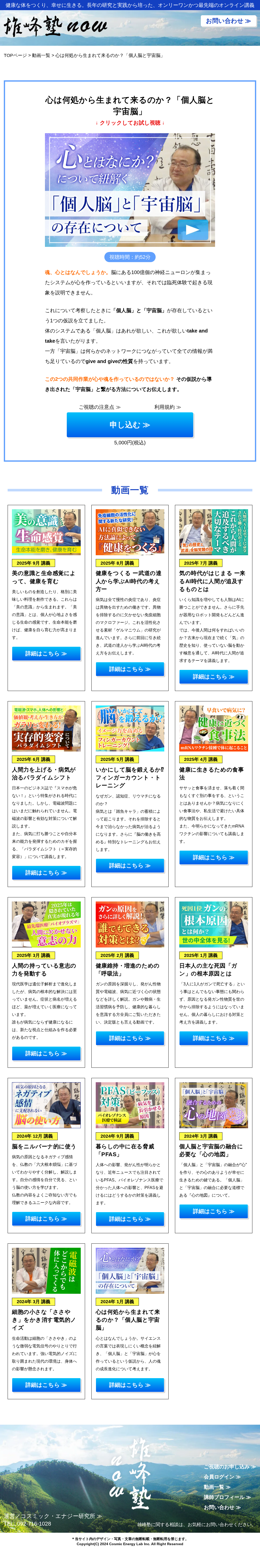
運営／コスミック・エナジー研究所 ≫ (53, 1516)
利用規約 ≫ (167, 407)
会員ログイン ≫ (222, 1477)
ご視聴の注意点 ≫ (100, 407)
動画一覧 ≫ (217, 1487)
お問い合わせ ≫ (222, 1507)
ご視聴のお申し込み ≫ (230, 1466)
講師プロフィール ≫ (227, 1497)
